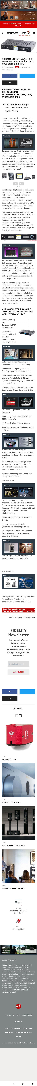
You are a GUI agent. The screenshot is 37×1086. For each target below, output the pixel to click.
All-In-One (20, 969)
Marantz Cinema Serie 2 (11, 802)
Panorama (29, 974)
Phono (4, 969)
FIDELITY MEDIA (27, 1028)
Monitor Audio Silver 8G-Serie (13, 845)
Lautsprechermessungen (11, 967)
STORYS (12, 974)
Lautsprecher (26, 965)
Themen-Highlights (9, 985)
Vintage (4, 974)
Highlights (29, 983)
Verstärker (25, 967)
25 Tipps (22, 976)
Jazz (16, 981)
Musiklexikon (18, 983)
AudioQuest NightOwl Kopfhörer (18, 910)
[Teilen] (9, 76)
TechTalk (5, 976)
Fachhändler (6, 990)
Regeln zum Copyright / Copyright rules (22, 617)
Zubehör (30, 972)
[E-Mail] (9, 82)
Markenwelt (21, 985)
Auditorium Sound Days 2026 (13, 888)
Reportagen (20, 974)
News (16, 67)
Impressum (9, 1032)
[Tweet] (27, 76)
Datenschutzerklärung (23, 1032)
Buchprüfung (7, 983)
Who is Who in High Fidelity (19, 978)
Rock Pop (23, 981)
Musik (4, 981)
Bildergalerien (7, 987)
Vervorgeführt (18, 928)
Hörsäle (31, 981)
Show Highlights (26, 987)
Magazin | (17, 990)
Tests (17, 965)
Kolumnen (14, 976)
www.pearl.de (7, 571)
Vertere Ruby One (9, 759)
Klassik (11, 981)
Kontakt (18, 1037)
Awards (16, 987)
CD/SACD (11, 969)
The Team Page (15, 1028)
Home (4, 965)
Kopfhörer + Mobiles (18, 972)
